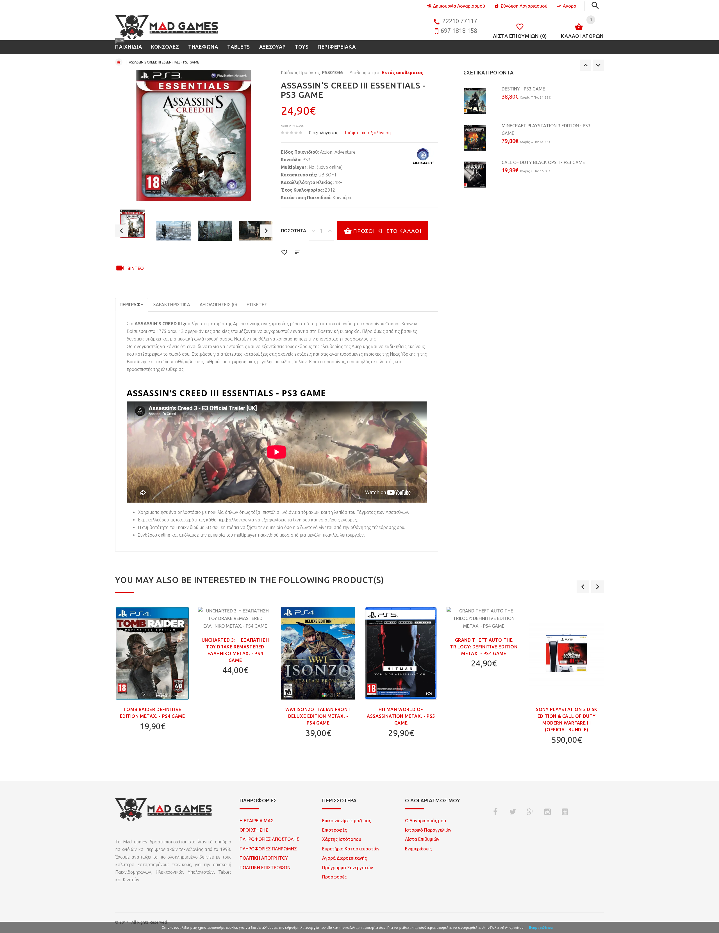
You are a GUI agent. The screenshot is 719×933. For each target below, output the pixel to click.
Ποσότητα (293, 230)
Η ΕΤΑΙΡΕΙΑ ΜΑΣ (257, 820)
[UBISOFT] (423, 156)
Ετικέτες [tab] (257, 304)
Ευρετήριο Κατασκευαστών (350, 848)
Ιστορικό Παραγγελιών (428, 829)
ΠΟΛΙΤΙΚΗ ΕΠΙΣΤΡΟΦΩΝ (265, 867)
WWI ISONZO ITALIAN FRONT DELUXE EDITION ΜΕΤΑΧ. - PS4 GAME (318, 716)
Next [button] (266, 230)
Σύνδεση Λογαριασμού (523, 5)
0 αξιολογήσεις (323, 132)
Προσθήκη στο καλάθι (387, 231)
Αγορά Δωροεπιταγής (344, 858)
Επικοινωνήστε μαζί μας (346, 820)
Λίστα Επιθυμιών (422, 839)
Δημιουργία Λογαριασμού (459, 5)
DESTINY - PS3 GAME (523, 88)
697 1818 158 (459, 30)
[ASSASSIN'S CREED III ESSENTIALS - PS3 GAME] (132, 224)
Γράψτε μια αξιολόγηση (368, 132)
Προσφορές (334, 876)
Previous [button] (121, 230)
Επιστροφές (334, 829)
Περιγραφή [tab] (132, 304)
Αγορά (569, 5)
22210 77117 (459, 20)
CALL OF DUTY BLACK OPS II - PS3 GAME (543, 162)
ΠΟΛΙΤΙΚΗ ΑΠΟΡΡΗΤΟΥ (264, 858)
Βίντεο (136, 268)
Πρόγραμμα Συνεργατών (347, 867)
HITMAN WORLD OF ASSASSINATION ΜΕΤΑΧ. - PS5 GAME (401, 716)
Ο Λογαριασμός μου (425, 820)
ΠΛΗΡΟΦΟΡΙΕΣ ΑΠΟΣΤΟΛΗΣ (269, 839)
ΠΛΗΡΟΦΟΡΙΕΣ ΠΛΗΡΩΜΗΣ (268, 848)
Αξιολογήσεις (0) (218, 304)
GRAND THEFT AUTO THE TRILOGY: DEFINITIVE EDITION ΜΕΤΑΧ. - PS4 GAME (483, 646)
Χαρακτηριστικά (171, 304)
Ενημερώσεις (418, 848)
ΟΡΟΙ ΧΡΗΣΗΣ (254, 829)
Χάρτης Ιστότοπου (341, 839)
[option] (132, 224)
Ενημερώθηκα (541, 927)
